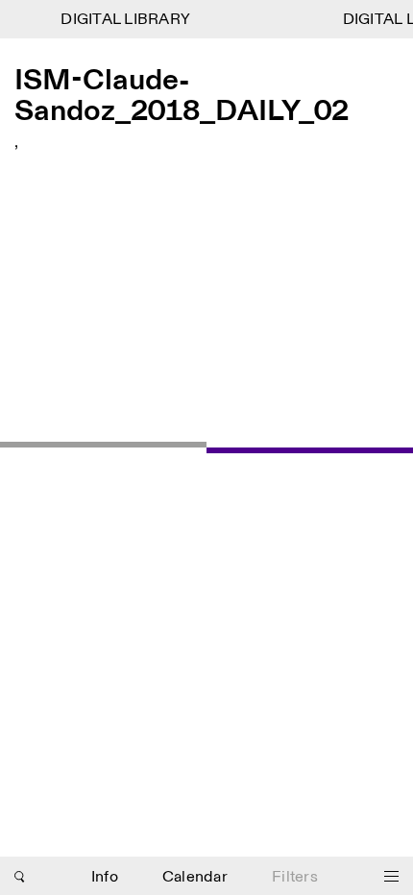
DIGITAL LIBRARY (124, 20)
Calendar (195, 877)
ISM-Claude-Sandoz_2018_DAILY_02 (181, 96)
